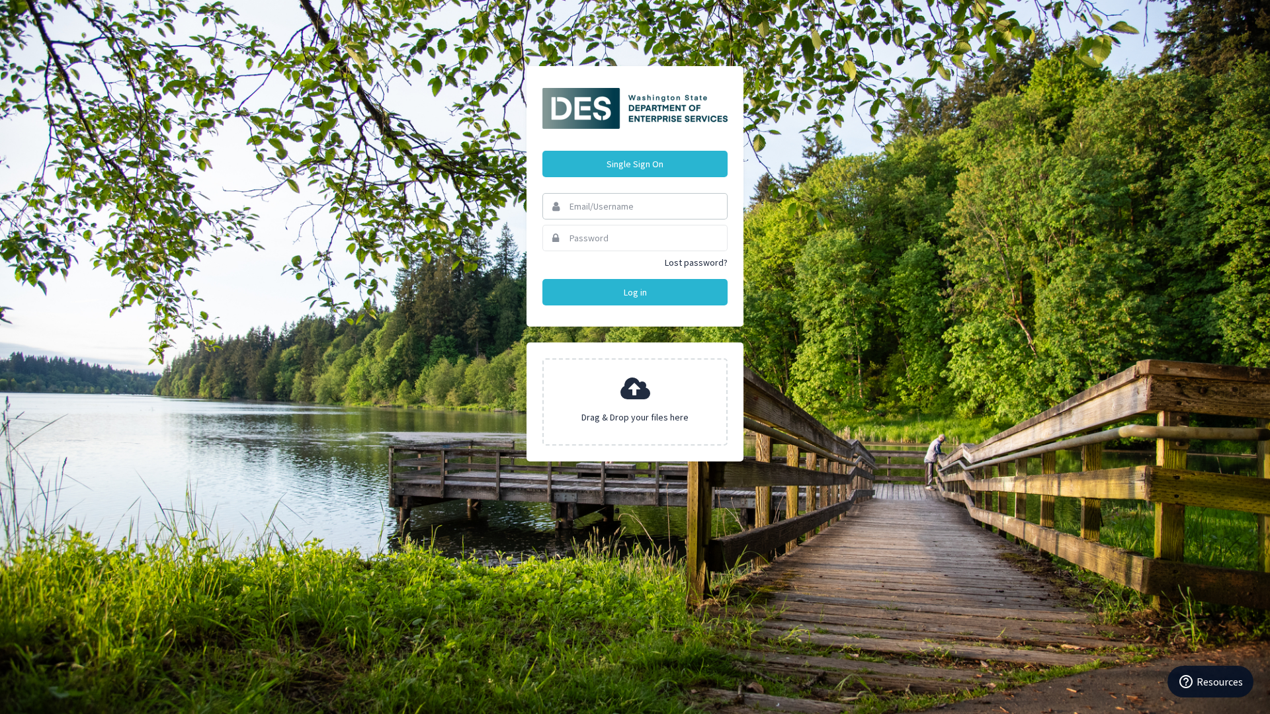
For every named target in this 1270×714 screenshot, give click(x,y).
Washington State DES (635, 108)
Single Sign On (635, 164)
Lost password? (696, 262)
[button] (635, 402)
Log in (635, 292)
